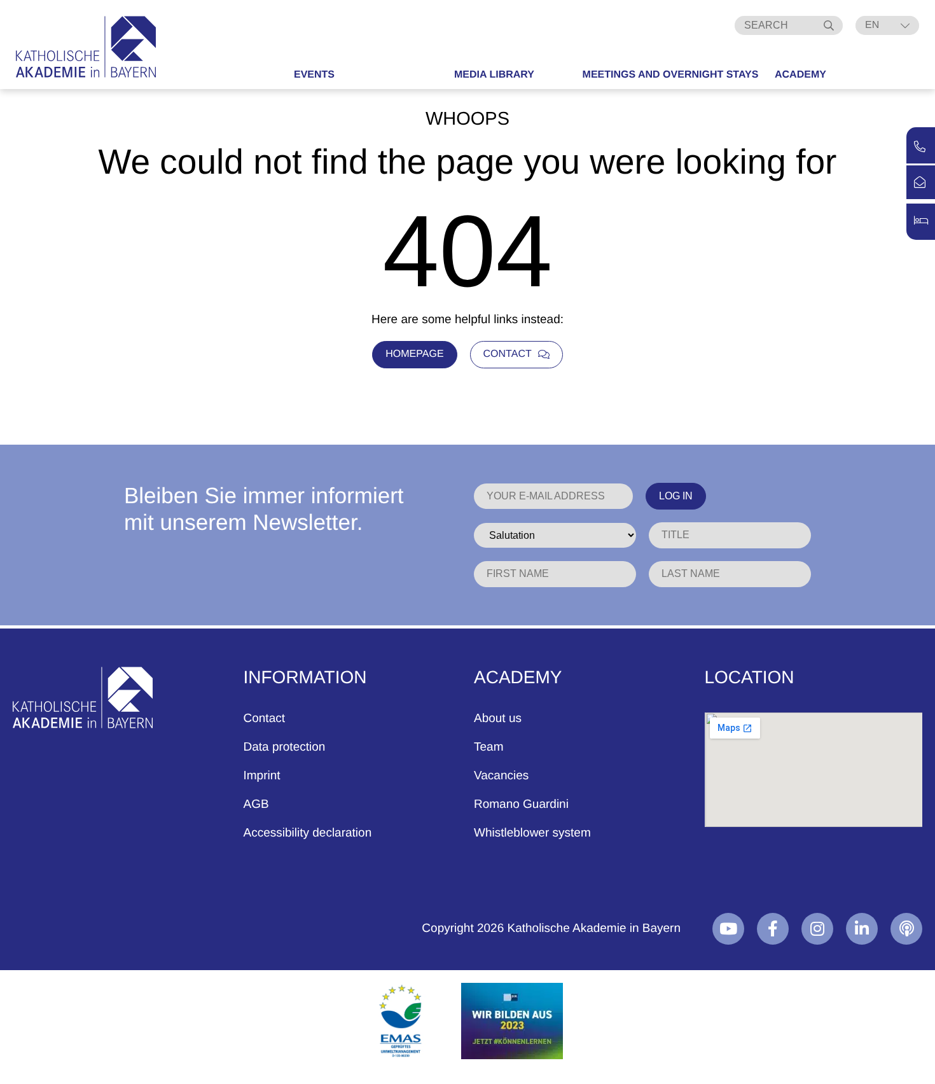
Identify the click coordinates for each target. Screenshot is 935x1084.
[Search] (830, 25)
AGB (256, 804)
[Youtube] (728, 929)
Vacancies (501, 775)
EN (872, 25)
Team (488, 747)
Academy (800, 74)
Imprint (262, 775)
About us (498, 718)
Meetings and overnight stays (671, 74)
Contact (264, 718)
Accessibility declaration (308, 833)
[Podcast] (906, 929)
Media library (494, 74)
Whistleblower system (532, 833)
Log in (676, 495)
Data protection (285, 747)
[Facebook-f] (773, 929)
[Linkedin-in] (862, 929)
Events (314, 74)
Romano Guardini (521, 804)
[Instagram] (817, 929)
